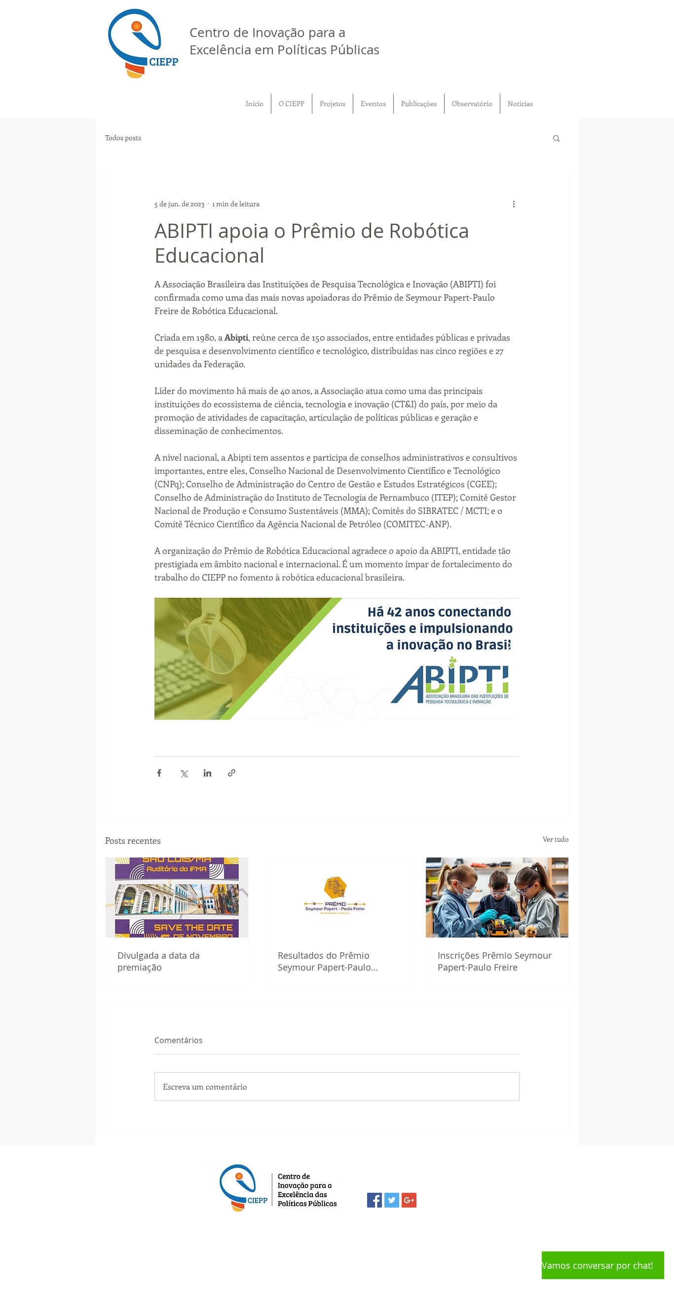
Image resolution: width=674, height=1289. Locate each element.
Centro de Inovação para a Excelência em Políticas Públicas (284, 41)
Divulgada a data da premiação (158, 961)
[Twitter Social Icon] (391, 1200)
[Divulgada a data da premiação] (177, 897)
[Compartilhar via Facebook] (159, 773)
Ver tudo (556, 839)
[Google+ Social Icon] (409, 1200)
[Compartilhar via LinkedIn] (207, 773)
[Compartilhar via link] (231, 773)
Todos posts (123, 137)
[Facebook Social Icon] (374, 1200)
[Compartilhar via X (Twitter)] (183, 773)
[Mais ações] (514, 203)
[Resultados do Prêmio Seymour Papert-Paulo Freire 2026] (337, 897)
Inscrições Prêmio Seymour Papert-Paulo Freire (495, 961)
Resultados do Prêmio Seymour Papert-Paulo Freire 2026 (324, 961)
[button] (556, 138)
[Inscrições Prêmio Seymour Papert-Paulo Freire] (497, 897)
